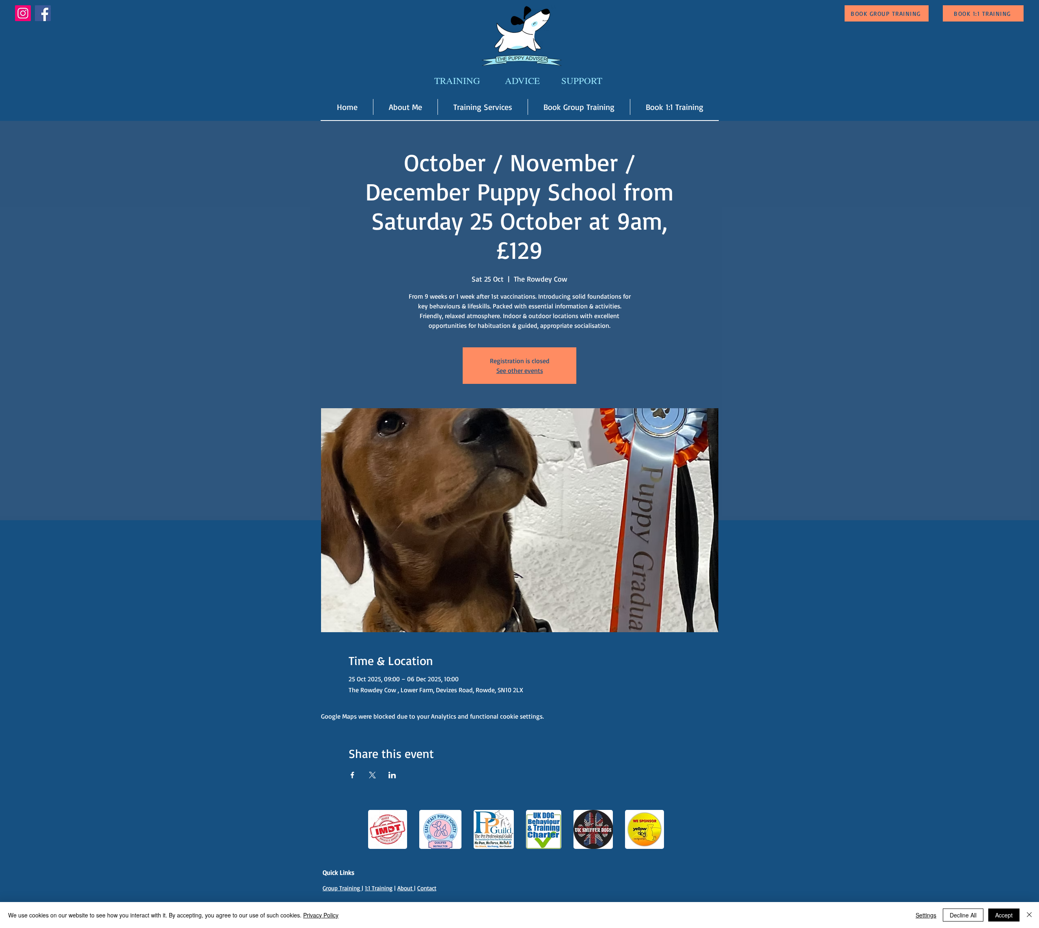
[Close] (1029, 915)
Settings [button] (926, 915)
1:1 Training (378, 888)
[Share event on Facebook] (352, 775)
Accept (1004, 915)
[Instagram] (23, 13)
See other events (519, 370)
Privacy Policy (320, 915)
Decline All (963, 915)
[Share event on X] (372, 775)
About (405, 888)
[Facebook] (43, 13)
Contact (426, 888)
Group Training (342, 888)
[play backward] (378, 829)
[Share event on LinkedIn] (392, 775)
